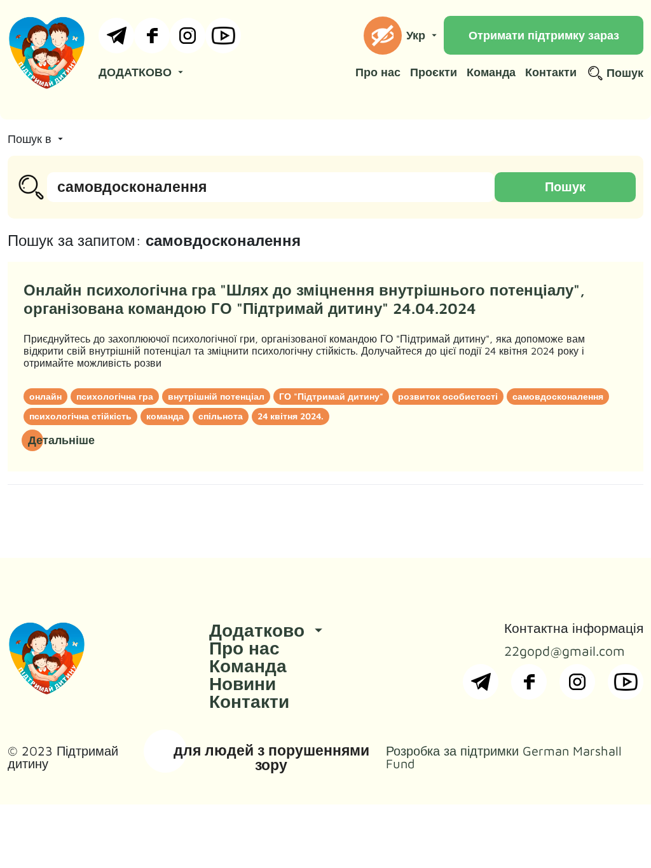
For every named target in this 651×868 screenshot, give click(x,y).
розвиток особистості (448, 396)
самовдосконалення (557, 396)
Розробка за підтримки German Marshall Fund (504, 757)
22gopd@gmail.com (564, 651)
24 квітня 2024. (290, 415)
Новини (242, 683)
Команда (491, 72)
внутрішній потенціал (216, 396)
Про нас (378, 72)
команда (165, 415)
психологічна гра (114, 396)
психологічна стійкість (80, 415)
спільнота (220, 415)
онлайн (45, 396)
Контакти (551, 72)
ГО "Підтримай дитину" (331, 396)
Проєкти (433, 72)
